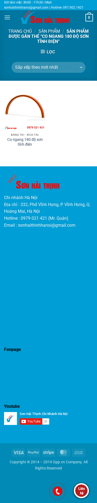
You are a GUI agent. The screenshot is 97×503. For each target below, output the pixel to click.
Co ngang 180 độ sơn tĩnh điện (25, 141)
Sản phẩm (49, 31)
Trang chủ (20, 31)
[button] (7, 17)
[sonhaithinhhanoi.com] (48, 17)
